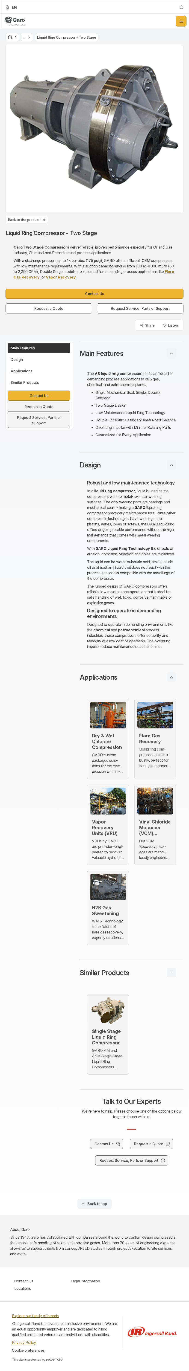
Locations (22, 1288)
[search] (181, 7)
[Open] (181, 21)
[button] (131, 353)
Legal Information (85, 1281)
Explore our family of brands (35, 1315)
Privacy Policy (24, 1342)
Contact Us (23, 1281)
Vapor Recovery (61, 277)
